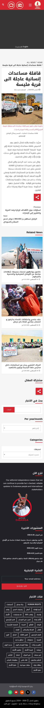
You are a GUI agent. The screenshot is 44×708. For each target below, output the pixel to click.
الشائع (31, 624)
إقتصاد (39, 614)
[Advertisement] (22, 22)
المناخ (14, 634)
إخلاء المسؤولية (15, 686)
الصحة (23, 624)
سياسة (39, 650)
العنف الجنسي (36, 634)
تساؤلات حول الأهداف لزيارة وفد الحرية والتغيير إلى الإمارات (23, 210)
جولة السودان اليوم (22, 645)
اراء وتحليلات (17, 614)
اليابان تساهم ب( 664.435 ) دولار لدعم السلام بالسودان (20, 218)
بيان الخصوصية (27, 686)
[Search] (3, 4)
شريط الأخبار (29, 650)
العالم (39, 629)
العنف (17, 629)
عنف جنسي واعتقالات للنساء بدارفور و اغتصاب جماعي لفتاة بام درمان (23, 321)
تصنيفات (37, 449)
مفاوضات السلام (12, 660)
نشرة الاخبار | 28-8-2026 (35, 553)
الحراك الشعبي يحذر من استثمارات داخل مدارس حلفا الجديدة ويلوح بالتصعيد (23, 366)
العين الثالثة (24, 634)
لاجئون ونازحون (36, 660)
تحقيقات (30, 640)
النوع (7, 634)
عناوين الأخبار (16, 650)
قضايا (18, 655)
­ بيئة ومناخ (20, 604)
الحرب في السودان (24, 619)
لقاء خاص (24, 660)
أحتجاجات (10, 604)
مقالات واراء (37, 665)
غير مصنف (37, 655)
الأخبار (8, 614)
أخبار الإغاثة (37, 609)
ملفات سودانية (25, 665)
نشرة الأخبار (12, 665)
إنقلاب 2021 (29, 614)
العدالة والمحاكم (28, 629)
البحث (9, 409)
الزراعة (39, 624)
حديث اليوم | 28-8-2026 (35, 548)
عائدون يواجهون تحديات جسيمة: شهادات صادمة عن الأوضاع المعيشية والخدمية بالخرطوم (22, 274)
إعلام (7, 609)
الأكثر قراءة (37, 619)
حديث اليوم (8, 645)
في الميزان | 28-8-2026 (35, 535)
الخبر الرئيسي (10, 619)
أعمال (28, 609)
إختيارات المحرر (17, 609)
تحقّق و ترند (19, 640)
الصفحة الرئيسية (12, 624)
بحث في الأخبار (34, 400)
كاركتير (10, 655)
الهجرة (39, 640)
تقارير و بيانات (36, 645)
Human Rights (34, 604)
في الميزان (26, 655)
